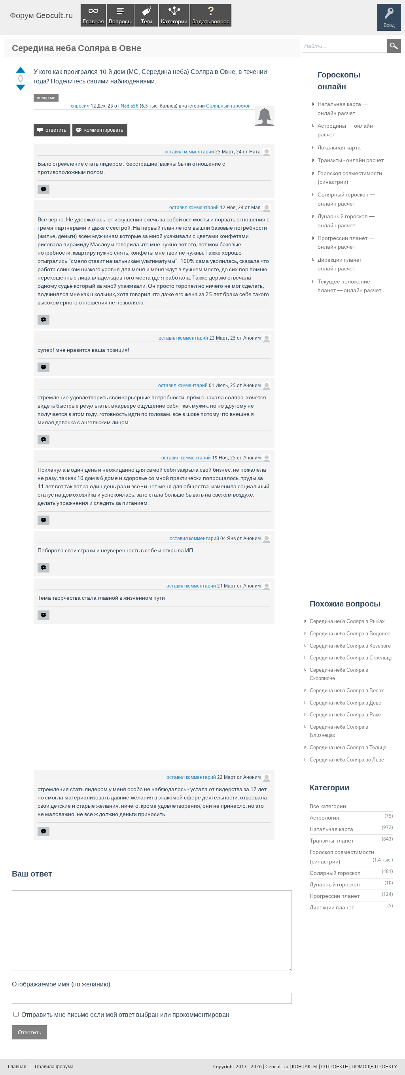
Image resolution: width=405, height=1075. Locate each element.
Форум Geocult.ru (41, 15)
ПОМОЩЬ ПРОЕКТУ (374, 1066)
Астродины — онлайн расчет (345, 130)
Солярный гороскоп (228, 106)
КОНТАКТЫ (305, 1066)
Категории (174, 21)
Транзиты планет (332, 840)
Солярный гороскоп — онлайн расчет (346, 198)
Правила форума (54, 1066)
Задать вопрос (210, 21)
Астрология (324, 817)
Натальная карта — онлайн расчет (343, 108)
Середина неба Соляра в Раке (345, 715)
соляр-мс (46, 97)
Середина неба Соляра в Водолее (350, 634)
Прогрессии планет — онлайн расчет (346, 242)
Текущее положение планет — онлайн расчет (349, 285)
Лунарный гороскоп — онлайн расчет (346, 220)
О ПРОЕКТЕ (334, 1066)
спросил (80, 106)
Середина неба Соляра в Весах (347, 690)
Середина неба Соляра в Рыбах (347, 621)
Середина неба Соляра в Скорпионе (339, 674)
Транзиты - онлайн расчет (351, 160)
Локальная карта (339, 147)
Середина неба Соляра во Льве (347, 760)
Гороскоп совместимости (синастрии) (350, 177)
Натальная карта (331, 829)
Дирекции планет (332, 907)
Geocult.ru (276, 1066)
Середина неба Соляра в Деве (345, 703)
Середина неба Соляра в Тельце (348, 747)
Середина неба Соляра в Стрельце (351, 658)
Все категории (328, 806)
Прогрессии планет (335, 896)
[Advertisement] (154, 697)
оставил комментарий (189, 152)
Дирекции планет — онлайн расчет (343, 264)
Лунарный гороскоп (335, 884)
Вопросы (120, 21)
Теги (146, 21)
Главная (93, 21)
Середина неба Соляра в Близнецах (339, 731)
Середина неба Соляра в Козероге (350, 646)
